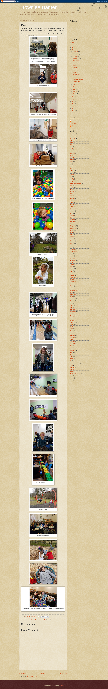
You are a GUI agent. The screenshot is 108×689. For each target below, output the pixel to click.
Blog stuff (72, 153)
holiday (41, 619)
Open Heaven (73, 277)
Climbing (72, 174)
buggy (71, 161)
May (74, 84)
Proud (71, 303)
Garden (74, 63)
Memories (72, 258)
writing (71, 378)
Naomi (52, 619)
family (30, 619)
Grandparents (35, 619)
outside (72, 279)
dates (71, 189)
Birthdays (72, 151)
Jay (72, 120)
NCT (71, 273)
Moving (72, 264)
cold (71, 176)
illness (71, 238)
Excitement (73, 208)
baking (71, 142)
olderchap (74, 126)
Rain (71, 307)
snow (71, 328)
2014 (73, 103)
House (71, 234)
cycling (71, 187)
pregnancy (72, 298)
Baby (71, 140)
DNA (71, 194)
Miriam (48, 619)
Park (71, 283)
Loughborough (73, 251)
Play (71, 288)
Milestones (72, 260)
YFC (71, 380)
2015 (73, 101)
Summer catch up (77, 81)
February (75, 91)
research (72, 313)
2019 (73, 47)
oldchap (74, 123)
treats (71, 358)
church (71, 172)
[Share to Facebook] (46, 617)
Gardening (72, 219)
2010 (73, 113)
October (75, 56)
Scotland (72, 322)
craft (71, 185)
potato (71, 292)
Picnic (71, 286)
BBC (71, 146)
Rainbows (72, 309)
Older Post (63, 673)
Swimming (72, 337)
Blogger (61, 685)
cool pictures (73, 181)
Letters (71, 243)
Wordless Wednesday (75, 373)
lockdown (72, 249)
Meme (71, 256)
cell (71, 168)
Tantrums (72, 341)
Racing (71, 305)
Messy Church (76, 74)
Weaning (72, 369)
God (71, 223)
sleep (71, 326)
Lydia (45, 619)
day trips (72, 191)
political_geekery (74, 290)
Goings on (72, 226)
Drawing (72, 198)
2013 (73, 106)
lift (70, 245)
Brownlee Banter (38, 7)
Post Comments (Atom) (32, 676)
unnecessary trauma (75, 363)
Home (43, 673)
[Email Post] (38, 616)
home (71, 232)
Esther (26, 619)
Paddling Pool (73, 281)
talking (71, 339)
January (75, 93)
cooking (72, 179)
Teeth (71, 346)
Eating (71, 202)
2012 (73, 108)
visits (71, 365)
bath (71, 144)
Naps (71, 271)
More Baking (76, 60)
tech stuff (72, 343)
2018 (73, 49)
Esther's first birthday (78, 79)
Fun (71, 217)
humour (72, 236)
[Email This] (41, 617)
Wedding (75, 67)
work (71, 375)
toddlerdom (72, 350)
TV (70, 361)
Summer (72, 333)
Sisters (71, 324)
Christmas (72, 170)
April (74, 86)
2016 (73, 99)
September (76, 58)
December (75, 51)
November (75, 54)
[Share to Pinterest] (48, 617)
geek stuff (72, 221)
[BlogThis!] (43, 617)
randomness (73, 311)
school (71, 318)
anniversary (73, 138)
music (71, 266)
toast (71, 348)
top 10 (71, 352)
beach (71, 149)
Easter (74, 70)
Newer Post (23, 673)
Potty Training (73, 294)
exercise (72, 211)
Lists (71, 247)
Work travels (76, 77)
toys (71, 354)
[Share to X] (44, 617)
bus (71, 164)
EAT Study (72, 200)
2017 (73, 96)
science (72, 320)
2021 (73, 42)
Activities (72, 136)
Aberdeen (72, 134)
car (71, 166)
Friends (72, 215)
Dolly (71, 196)
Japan (74, 65)
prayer (71, 296)
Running (72, 316)
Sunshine (72, 335)
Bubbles (72, 159)
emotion (72, 204)
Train (71, 356)
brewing (72, 155)
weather (72, 371)
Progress (72, 301)
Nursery (72, 275)
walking (72, 367)
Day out (75, 72)
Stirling (71, 331)
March (74, 89)
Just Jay (72, 241)
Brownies (72, 157)
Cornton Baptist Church (75, 183)
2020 (73, 45)
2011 (73, 110)
